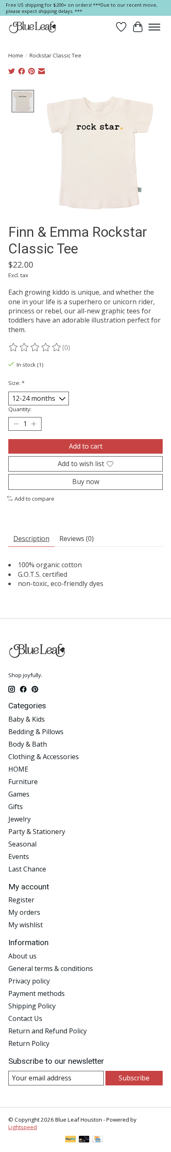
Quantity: (20, 409)
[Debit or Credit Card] (84, 1140)
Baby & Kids (26, 719)
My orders (24, 912)
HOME (18, 769)
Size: (16, 383)
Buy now (85, 481)
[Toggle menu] (154, 27)
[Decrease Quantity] (16, 424)
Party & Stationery (36, 831)
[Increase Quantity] (33, 424)
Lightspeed (22, 1127)
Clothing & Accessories (43, 756)
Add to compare (34, 498)
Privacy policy (29, 981)
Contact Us (25, 1018)
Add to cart (86, 446)
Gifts (15, 806)
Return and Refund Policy (47, 1030)
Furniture (23, 781)
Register (21, 899)
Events (18, 856)
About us (22, 956)
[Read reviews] (35, 348)
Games (18, 794)
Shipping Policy (32, 1005)
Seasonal (22, 844)
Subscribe (134, 1077)
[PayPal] (70, 1140)
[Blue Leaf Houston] (32, 27)
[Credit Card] (97, 1140)
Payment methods (36, 993)
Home (15, 55)
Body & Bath (27, 744)
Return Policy (28, 1043)
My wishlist (25, 924)
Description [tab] (31, 538)
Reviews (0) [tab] (76, 538)
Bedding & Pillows (36, 731)
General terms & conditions (50, 968)
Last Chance (27, 869)
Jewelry (19, 819)
